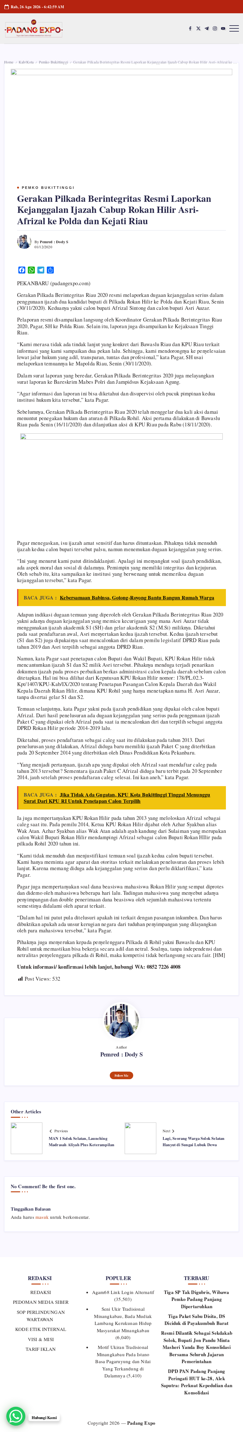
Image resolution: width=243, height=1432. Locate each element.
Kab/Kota (26, 61)
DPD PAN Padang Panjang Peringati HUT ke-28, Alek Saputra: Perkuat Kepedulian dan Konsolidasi (196, 1382)
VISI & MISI (41, 1339)
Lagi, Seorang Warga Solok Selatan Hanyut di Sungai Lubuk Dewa (194, 1141)
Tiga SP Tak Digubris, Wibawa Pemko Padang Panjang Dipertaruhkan (196, 1299)
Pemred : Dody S (54, 241)
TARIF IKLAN (41, 1349)
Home (9, 61)
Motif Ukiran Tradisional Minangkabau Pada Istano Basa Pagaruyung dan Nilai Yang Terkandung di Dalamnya (123, 1361)
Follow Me (121, 1075)
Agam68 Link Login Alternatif (123, 1292)
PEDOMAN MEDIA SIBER (41, 1302)
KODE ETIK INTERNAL (40, 1329)
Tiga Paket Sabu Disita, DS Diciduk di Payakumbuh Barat (196, 1320)
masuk (42, 1217)
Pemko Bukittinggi (53, 61)
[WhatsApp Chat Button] (15, 1416)
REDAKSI (40, 1292)
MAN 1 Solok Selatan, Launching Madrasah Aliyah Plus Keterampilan (82, 1141)
